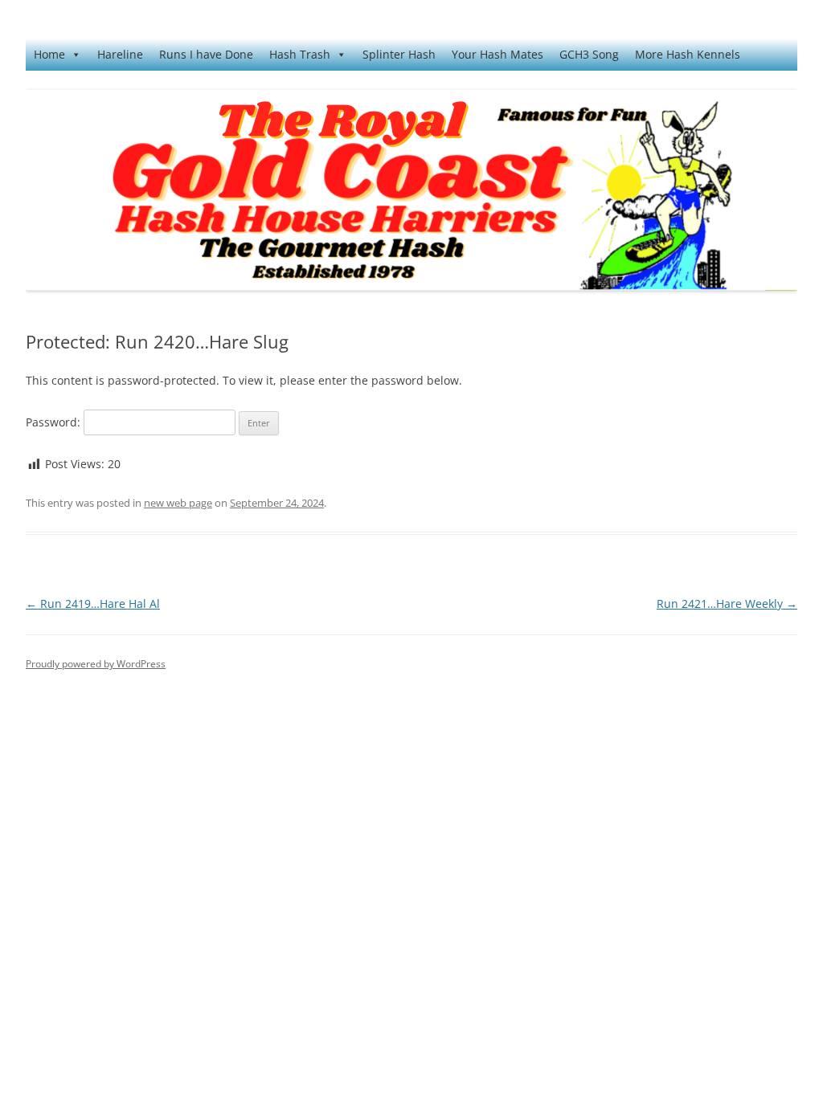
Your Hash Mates (497, 54)
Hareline (120, 54)
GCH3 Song (589, 54)
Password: (55, 422)
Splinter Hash (399, 54)
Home (49, 54)
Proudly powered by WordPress (96, 664)
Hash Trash (299, 54)
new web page (178, 502)
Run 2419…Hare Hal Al (93, 603)
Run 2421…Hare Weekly (727, 603)
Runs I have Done (206, 54)
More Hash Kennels (687, 54)
